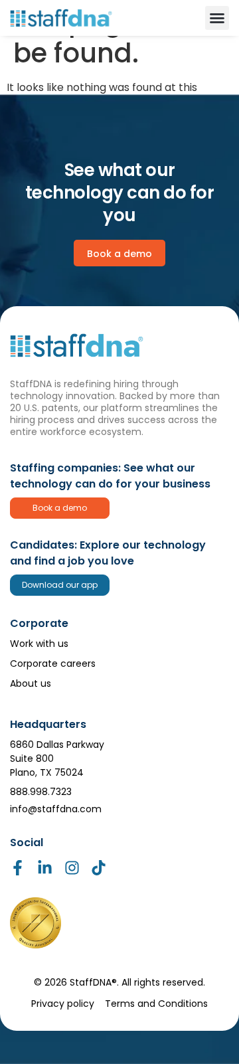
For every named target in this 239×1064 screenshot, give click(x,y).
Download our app (60, 584)
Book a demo (60, 507)
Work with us (39, 643)
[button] (217, 18)
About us (30, 683)
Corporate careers (53, 663)
